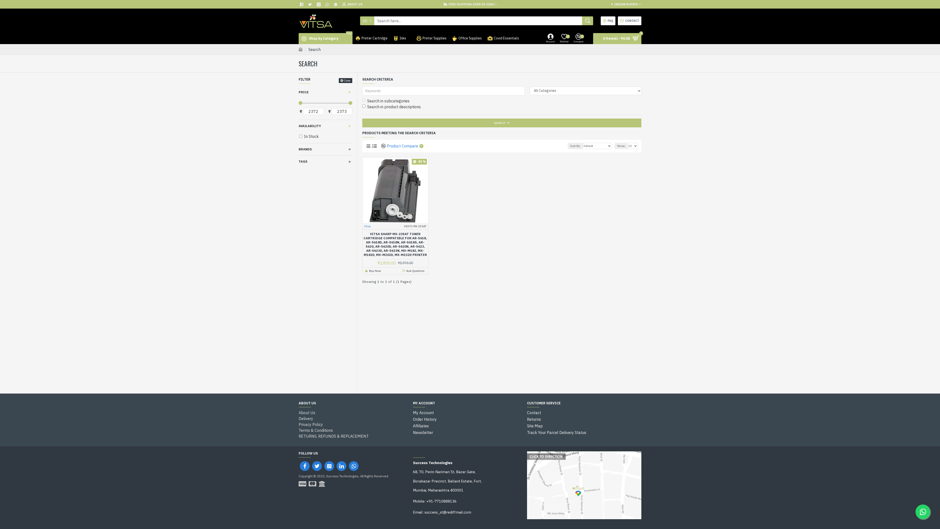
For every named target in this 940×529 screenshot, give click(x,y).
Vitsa (367, 226)
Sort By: (575, 146)
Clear (347, 80)
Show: (621, 146)
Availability (310, 126)
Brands (305, 149)
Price (304, 92)
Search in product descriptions (394, 106)
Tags (303, 161)
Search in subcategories (388, 100)
